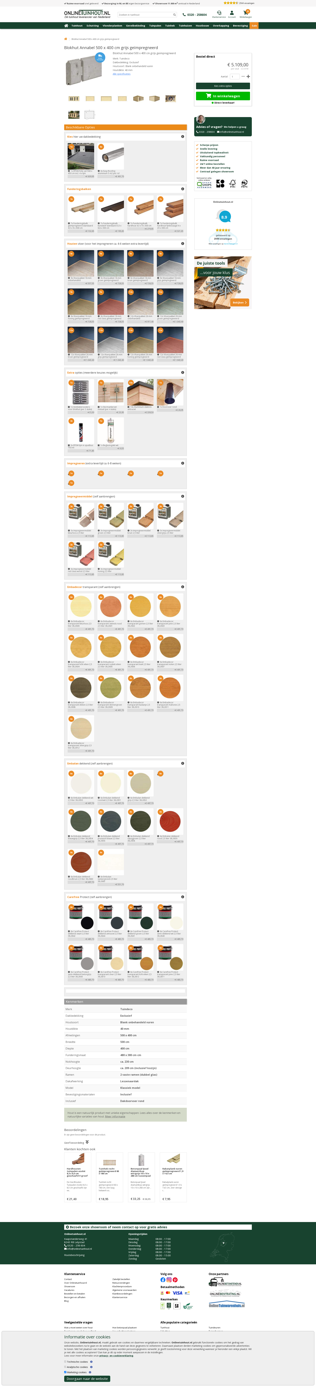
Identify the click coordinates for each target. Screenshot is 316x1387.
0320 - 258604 (206, 131)
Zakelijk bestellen (121, 1279)
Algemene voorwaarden (124, 1290)
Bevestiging (240, 25)
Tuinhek (170, 25)
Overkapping (221, 25)
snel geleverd (82, 3)
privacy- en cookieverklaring (116, 1355)
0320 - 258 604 (76, 1245)
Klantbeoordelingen (122, 1293)
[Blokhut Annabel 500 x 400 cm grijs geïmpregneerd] (84, 70)
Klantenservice (74, 1274)
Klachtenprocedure (122, 1286)
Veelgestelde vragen (78, 1322)
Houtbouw (202, 25)
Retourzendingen (121, 1282)
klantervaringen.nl (230, 244)
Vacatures (69, 1290)
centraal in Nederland (177, 3)
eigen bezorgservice (126, 3)
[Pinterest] (175, 1279)
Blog (66, 1300)
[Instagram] (169, 1279)
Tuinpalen (155, 25)
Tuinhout (77, 25)
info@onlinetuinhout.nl (232, 131)
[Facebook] (162, 1279)
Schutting (93, 25)
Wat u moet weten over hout (78, 1327)
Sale (254, 25)
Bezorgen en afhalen (74, 1297)
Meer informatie (115, 1116)
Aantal (224, 76)
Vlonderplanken (112, 25)
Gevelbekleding (135, 25)
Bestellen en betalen (74, 1293)
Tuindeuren (214, 1327)
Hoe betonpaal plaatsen (124, 1327)
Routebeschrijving (74, 1255)
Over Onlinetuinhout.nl (75, 1282)
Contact (68, 1279)
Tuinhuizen (185, 25)
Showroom (69, 1286)
